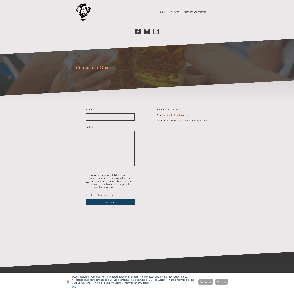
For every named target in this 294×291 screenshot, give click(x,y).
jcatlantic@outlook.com (176, 114)
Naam (89, 109)
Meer (74, 287)
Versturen (110, 202)
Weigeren (221, 281)
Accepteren (205, 281)
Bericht (89, 127)
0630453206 (173, 109)
